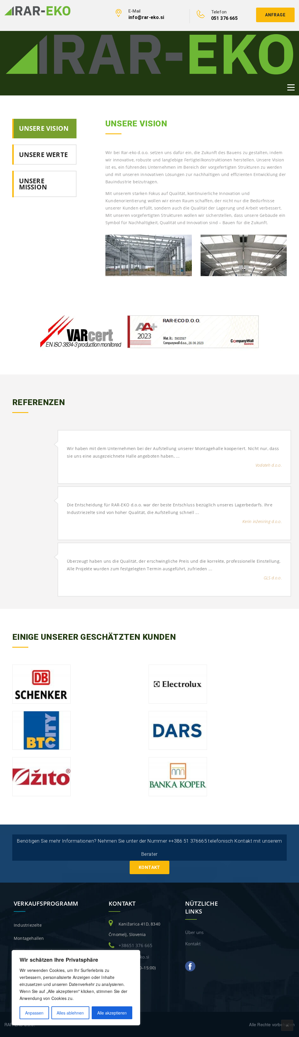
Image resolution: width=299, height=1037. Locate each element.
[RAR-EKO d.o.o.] (37, 10)
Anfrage (275, 15)
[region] (76, 987)
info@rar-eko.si (146, 17)
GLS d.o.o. (273, 578)
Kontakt (149, 867)
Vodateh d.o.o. (268, 465)
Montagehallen (29, 938)
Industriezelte (28, 925)
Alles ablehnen (70, 1013)
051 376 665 (224, 18)
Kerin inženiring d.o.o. (262, 521)
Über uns (194, 932)
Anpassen (34, 1013)
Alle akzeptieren (112, 1013)
